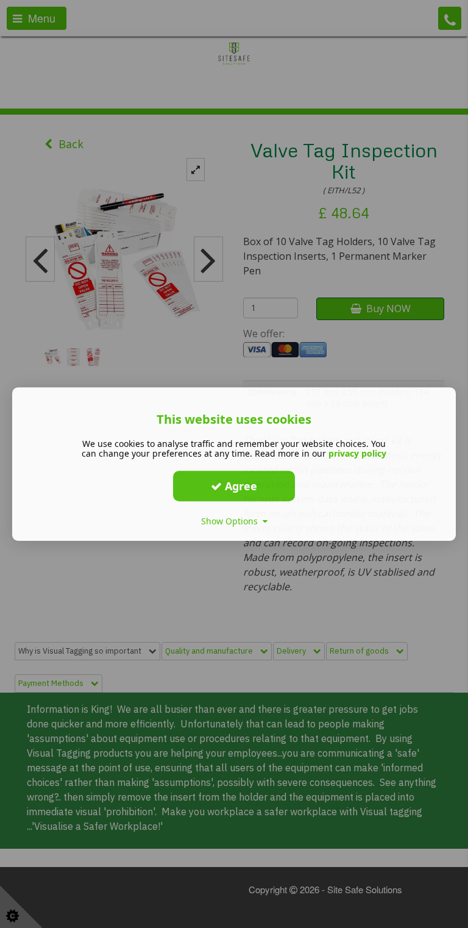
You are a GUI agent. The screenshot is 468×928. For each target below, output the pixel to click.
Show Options (232, 521)
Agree (239, 486)
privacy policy (357, 453)
